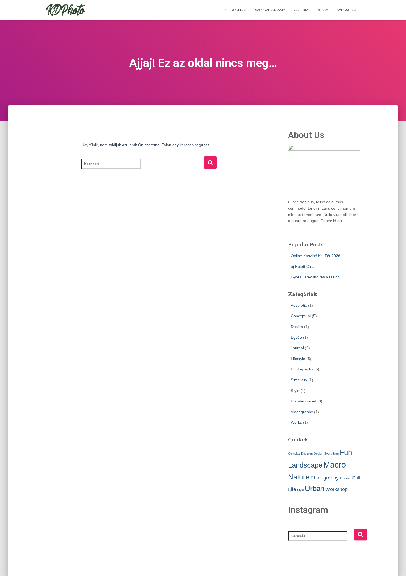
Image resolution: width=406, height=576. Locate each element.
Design (297, 326)
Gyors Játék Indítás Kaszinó (315, 277)
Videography (302, 412)
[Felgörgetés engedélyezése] (395, 565)
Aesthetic (299, 305)
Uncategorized (303, 401)
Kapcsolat (346, 10)
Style (295, 390)
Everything (331, 453)
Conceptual (301, 316)
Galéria (301, 10)
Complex (294, 453)
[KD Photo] (65, 10)
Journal (297, 348)
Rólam (322, 10)
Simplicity (299, 380)
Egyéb (296, 337)
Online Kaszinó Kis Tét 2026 (315, 256)
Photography (302, 369)
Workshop (336, 489)
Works (296, 422)
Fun (346, 452)
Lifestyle (298, 358)
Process (345, 478)
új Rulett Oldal (303, 266)
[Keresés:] (142, 167)
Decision (307, 453)
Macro (334, 464)
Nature (298, 477)
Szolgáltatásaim (270, 10)
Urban (314, 488)
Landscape (305, 465)
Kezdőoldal (235, 10)
